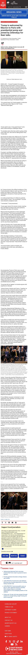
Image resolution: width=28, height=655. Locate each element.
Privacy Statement (11, 612)
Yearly (22, 556)
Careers (7, 626)
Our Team (8, 630)
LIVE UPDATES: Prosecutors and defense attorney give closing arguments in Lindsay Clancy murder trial (15, 582)
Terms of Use (9, 607)
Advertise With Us (10, 623)
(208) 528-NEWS (16, 7)
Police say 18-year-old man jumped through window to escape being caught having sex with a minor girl (15, 596)
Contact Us (8, 620)
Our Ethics (8, 633)
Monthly (14, 556)
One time (5, 556)
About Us (8, 617)
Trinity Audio (14, 79)
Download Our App (11, 604)
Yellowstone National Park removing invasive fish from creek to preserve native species (15, 573)
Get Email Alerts (11, 636)
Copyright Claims (10, 609)
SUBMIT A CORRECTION (5, 519)
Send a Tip (10, 7)
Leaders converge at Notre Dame (9, 21)
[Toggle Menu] (26, 7)
